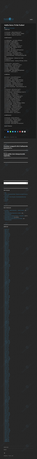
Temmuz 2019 (7, 280)
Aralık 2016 (7, 321)
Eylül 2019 (7, 278)
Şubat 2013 (7, 381)
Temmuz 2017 (7, 312)
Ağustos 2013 (7, 373)
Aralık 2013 (7, 367)
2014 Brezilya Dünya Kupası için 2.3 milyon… (13, 213)
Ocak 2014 (7, 366)
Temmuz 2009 (7, 430)
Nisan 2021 (7, 255)
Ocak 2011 (6, 405)
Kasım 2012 (7, 385)
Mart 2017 (6, 317)
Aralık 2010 (7, 407)
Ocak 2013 (6, 382)
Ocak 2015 (7, 350)
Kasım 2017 (7, 306)
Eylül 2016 (7, 325)
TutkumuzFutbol (8, 214)
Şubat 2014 (7, 365)
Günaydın (6, 199)
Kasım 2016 (7, 323)
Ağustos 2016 (7, 327)
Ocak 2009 (7, 438)
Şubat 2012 (7, 389)
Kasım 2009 (7, 424)
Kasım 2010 (7, 408)
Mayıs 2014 (7, 361)
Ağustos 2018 (7, 295)
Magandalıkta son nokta (9, 217)
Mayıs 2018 (7, 298)
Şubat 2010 (7, 420)
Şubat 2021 (7, 257)
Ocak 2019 (7, 289)
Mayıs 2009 (7, 433)
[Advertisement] (18, 9)
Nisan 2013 (7, 378)
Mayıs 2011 (7, 400)
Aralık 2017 (7, 305)
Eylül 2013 (6, 371)
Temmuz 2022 (7, 234)
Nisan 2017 (7, 316)
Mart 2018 (7, 301)
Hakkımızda (6, 447)
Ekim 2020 (7, 261)
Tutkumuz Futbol (8, 219)
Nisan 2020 (7, 268)
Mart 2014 (7, 363)
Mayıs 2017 (7, 314)
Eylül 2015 (7, 339)
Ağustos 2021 (7, 249)
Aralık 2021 (7, 244)
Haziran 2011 (7, 399)
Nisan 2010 (7, 418)
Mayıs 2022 (7, 237)
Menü (31, 19)
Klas (5, 192)
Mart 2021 (7, 256)
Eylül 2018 (7, 294)
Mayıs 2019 (7, 283)
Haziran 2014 (7, 359)
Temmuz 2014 (7, 358)
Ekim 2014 (7, 354)
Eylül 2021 (7, 248)
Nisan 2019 (7, 284)
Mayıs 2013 (7, 377)
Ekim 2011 (6, 395)
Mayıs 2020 (7, 267)
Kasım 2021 (7, 245)
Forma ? (6, 200)
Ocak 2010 (7, 422)
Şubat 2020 (7, 271)
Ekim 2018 (7, 293)
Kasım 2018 (7, 291)
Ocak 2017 (6, 320)
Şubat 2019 (7, 287)
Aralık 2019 (7, 274)
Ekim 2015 (7, 337)
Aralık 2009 (7, 423)
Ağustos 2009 (7, 429)
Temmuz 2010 (7, 414)
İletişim (5, 449)
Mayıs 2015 (7, 344)
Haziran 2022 (7, 236)
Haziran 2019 (7, 282)
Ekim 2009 (7, 426)
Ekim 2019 (7, 276)
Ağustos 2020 (7, 264)
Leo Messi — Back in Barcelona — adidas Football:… (15, 210)
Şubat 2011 (7, 404)
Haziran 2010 (7, 415)
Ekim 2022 (7, 230)
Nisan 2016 (7, 332)
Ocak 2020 (7, 272)
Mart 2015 (7, 347)
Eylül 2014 (7, 355)
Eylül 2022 (7, 231)
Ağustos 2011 (7, 396)
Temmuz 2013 (7, 374)
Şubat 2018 (7, 302)
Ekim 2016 (7, 324)
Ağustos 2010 (7, 412)
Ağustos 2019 (7, 279)
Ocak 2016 (7, 336)
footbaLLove (6, 455)
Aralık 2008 (7, 439)
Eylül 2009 (7, 427)
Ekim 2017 (7, 308)
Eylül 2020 (7, 263)
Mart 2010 (7, 419)
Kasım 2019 (7, 275)
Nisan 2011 (7, 401)
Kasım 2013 (7, 369)
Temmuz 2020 (7, 265)
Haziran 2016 (7, 329)
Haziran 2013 (7, 376)
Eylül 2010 (7, 411)
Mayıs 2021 (7, 253)
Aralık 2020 (7, 259)
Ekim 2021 (7, 246)
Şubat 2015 (7, 348)
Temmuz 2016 (7, 328)
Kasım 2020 (7, 260)
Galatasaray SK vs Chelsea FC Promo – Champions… (14, 215)
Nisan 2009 (7, 434)
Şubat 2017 (7, 318)
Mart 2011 (6, 403)
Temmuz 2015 (7, 342)
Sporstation (7, 211)
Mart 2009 (7, 435)
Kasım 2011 (7, 393)
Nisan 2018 (7, 299)
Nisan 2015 (7, 346)
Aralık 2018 (7, 290)
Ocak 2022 (7, 242)
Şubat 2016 (7, 335)
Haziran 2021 (7, 252)
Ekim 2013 (7, 370)
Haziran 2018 (7, 297)
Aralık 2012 (7, 384)
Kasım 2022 (7, 229)
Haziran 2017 (7, 313)
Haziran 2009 (7, 431)
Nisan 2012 (7, 386)
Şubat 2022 (7, 241)
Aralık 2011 (7, 392)
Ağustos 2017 (7, 310)
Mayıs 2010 (7, 416)
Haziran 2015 (7, 343)
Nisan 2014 (7, 362)
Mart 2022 (7, 240)
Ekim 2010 (7, 410)
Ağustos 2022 (7, 233)
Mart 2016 (7, 333)
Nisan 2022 (7, 238)
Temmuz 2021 (7, 250)
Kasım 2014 (7, 352)
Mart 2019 (7, 286)
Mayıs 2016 (7, 331)
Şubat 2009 (7, 437)
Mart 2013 (6, 380)
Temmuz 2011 (7, 397)
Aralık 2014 (7, 351)
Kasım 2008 (7, 441)
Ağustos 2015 (7, 340)
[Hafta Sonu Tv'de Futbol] (15, 28)
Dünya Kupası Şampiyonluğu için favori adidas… (14, 218)
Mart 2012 (7, 388)
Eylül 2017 (6, 309)
